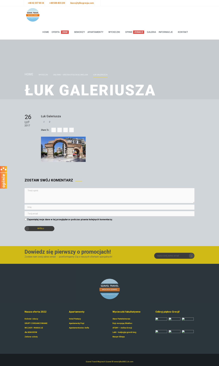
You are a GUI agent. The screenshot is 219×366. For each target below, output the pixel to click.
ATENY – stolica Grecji (122, 328)
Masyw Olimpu (118, 337)
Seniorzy (79, 32)
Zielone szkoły (31, 337)
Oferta (59, 32)
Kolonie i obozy (31, 319)
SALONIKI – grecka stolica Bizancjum (70, 75)
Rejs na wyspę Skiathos (122, 323)
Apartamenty (95, 32)
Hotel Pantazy (75, 319)
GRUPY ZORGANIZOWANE (36, 323)
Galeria (151, 32)
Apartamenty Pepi (76, 323)
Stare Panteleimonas (121, 319)
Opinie (134, 32)
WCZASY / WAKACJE (34, 328)
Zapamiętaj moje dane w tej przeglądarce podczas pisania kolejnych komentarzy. (70, 219)
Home (45, 32)
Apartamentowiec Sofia (79, 328)
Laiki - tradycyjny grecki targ (124, 332)
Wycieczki (114, 32)
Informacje (166, 32)
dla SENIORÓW (31, 332)
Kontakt (183, 32)
